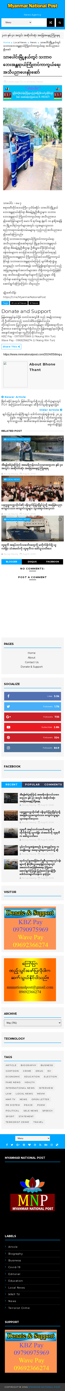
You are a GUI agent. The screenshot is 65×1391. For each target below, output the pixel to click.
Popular (32, 784)
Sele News (31, 1110)
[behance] (46, 1145)
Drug (39, 1071)
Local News (20, 42)
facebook (52, 561)
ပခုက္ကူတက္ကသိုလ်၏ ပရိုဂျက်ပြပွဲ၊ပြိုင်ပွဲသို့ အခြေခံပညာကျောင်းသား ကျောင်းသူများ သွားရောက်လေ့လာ (31, 506)
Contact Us (31, 662)
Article (11, 1065)
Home (6, 42)
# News (34, 303)
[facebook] (6, 1145)
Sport (10, 1116)
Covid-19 (14, 1267)
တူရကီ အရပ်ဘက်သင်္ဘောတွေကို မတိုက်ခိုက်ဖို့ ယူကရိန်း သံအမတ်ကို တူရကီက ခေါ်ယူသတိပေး (28, 546)
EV (49, 1071)
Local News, (29, 81)
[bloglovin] (29, 1145)
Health (30, 1082)
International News (18, 439)
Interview (46, 1088)
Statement (26, 1116)
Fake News (13, 1082)
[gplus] (18, 1145)
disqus (32, 561)
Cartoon (12, 1071)
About (31, 657)
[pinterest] (24, 1145)
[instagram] (52, 1145)
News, (39, 81)
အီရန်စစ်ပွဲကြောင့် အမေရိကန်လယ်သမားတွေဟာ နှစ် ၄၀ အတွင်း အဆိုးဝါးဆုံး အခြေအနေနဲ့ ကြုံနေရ (32, 466)
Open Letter (40, 1099)
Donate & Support (32, 666)
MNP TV (10, 1099)
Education (32, 1076)
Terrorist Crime (17, 1122)
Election (50, 1076)
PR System (13, 1105)
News (33, 42)
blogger (11, 561)
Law (9, 1093)
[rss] (40, 1145)
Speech (47, 1110)
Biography (28, 1065)
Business (47, 1065)
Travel (38, 1122)
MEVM (41, 1093)
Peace (28, 1105)
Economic (13, 1076)
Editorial (14, 1274)
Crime (27, 1071)
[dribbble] (35, 1145)
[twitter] (12, 1145)
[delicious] (57, 1145)
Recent (12, 784)
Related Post (11, 430)
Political (12, 1110)
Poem (41, 1105)
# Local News (18, 303)
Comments (53, 784)
